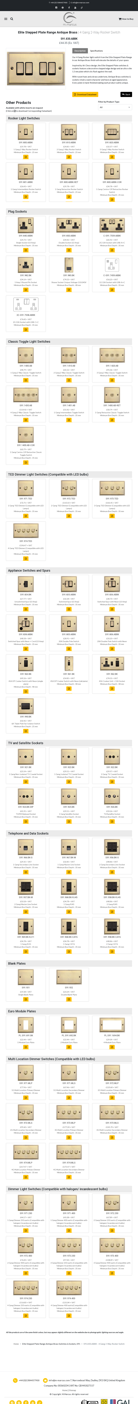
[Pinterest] (62, 7)
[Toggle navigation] (5, 18)
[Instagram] (56, 7)
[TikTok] (81, 7)
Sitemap (72, 1390)
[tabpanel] (102, 70)
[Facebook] (69, 7)
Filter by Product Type (108, 102)
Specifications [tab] (96, 51)
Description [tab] (80, 51)
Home (16, 1344)
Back (127, 94)
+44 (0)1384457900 (59, 2)
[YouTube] (75, 7)
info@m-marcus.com (81, 2)
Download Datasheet (86, 94)
